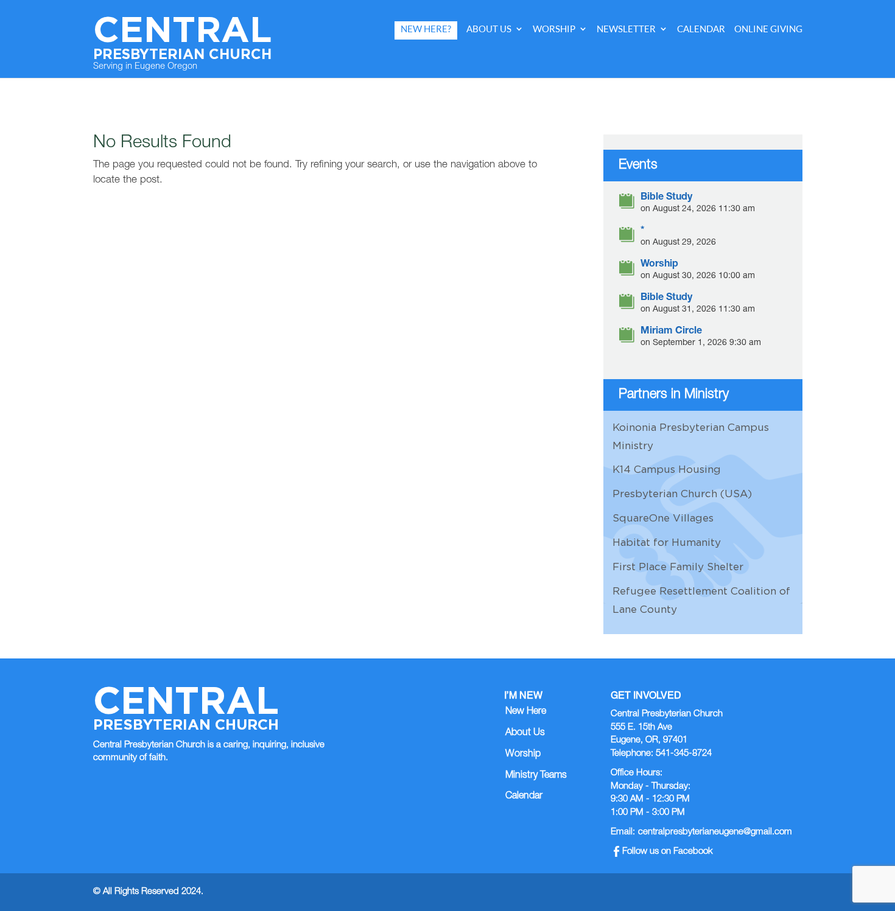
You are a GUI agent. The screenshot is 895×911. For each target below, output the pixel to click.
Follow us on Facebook (667, 851)
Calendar (701, 29)
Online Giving (768, 29)
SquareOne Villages (663, 517)
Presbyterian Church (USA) (682, 493)
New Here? (426, 29)
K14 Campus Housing (666, 469)
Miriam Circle (671, 332)
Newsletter (626, 29)
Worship (554, 29)
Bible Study (666, 198)
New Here (525, 712)
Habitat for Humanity (666, 542)
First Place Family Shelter (677, 566)
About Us (488, 29)
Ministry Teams (536, 776)
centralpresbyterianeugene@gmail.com (715, 832)
